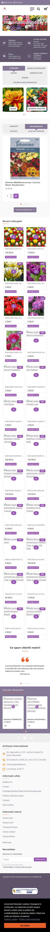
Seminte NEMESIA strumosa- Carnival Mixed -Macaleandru (22, 183)
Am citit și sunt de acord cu (17, 866)
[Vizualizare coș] (46, 9)
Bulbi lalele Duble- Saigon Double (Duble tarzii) (36, 283)
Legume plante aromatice (25, 82)
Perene (25, 78)
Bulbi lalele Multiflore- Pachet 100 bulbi (14, 456)
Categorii (13, 68)
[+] (11, 195)
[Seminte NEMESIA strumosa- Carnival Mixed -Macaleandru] (25, 158)
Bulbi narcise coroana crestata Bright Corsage (36, 628)
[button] (23, 114)
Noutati (13, 131)
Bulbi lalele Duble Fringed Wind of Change (14, 352)
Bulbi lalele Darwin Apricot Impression (36, 352)
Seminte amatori (37, 109)
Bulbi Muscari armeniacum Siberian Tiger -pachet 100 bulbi (36, 559)
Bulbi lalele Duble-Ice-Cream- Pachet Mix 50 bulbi (14, 249)
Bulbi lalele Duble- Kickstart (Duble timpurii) (36, 318)
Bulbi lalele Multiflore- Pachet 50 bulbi (36, 456)
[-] (11, 197)
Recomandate (36, 126)
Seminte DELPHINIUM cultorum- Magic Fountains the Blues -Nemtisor (36, 719)
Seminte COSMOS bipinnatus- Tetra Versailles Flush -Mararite (13, 719)
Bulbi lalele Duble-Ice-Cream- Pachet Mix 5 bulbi (36, 249)
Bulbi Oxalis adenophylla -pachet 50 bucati (36, 490)
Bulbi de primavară (36, 68)
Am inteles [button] (25, 925)
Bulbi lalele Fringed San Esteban (36, 387)
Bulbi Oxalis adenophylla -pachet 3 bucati (14, 525)
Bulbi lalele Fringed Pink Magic (14, 421)
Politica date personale (29, 919)
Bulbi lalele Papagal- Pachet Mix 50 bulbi (14, 490)
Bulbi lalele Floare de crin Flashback (14, 387)
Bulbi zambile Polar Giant (14, 559)
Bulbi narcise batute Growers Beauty (14, 628)
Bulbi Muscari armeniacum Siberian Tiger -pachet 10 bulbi (36, 594)
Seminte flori (36, 73)
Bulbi (13, 109)
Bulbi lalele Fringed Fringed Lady (36, 421)
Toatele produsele (24, 210)
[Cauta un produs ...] (38, 9)
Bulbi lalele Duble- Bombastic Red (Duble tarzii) (14, 318)
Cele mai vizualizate (13, 690)
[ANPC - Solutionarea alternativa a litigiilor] (25, 891)
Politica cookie (10, 919)
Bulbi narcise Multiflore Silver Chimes (36, 525)
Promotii (14, 126)
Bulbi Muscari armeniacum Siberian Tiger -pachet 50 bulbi (14, 594)
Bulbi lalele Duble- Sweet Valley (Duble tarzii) (14, 283)
